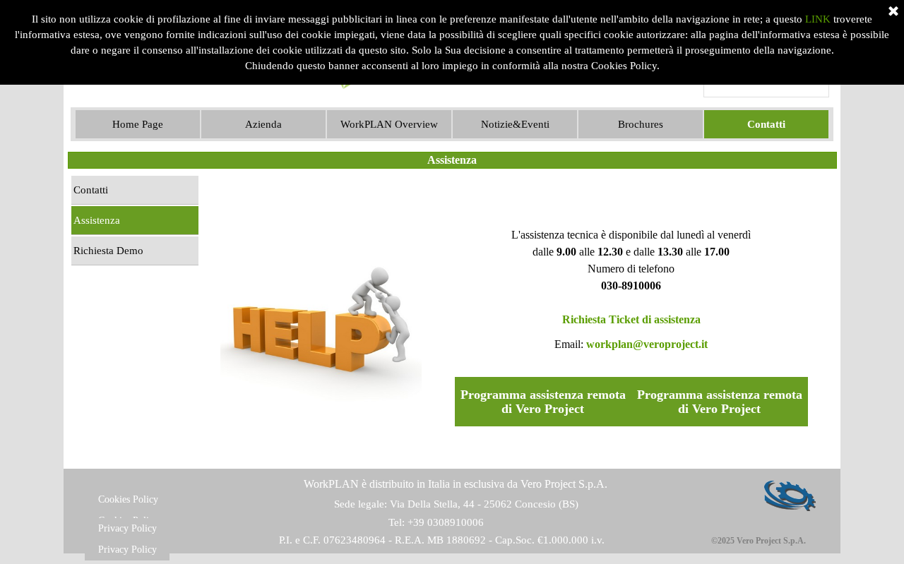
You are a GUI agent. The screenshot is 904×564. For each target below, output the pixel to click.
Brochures (640, 124)
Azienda (263, 124)
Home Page (137, 124)
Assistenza (96, 220)
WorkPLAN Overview (389, 124)
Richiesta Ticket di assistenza (631, 319)
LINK (818, 19)
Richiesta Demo (108, 250)
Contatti (90, 190)
